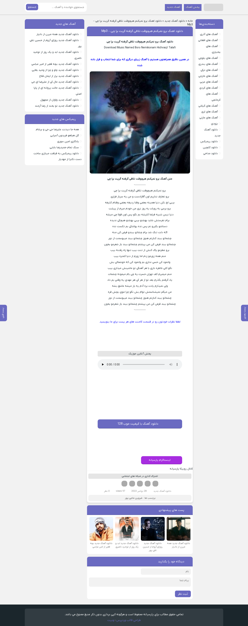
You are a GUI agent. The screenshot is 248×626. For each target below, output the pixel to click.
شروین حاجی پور (133, 498)
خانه (190, 21)
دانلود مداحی (210, 153)
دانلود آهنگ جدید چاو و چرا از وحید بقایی (55, 70)
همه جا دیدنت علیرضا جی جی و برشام (57, 129)
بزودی (214, 124)
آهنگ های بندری (208, 64)
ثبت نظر (183, 594)
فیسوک (155, 484)
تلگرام (124, 484)
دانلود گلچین (210, 147)
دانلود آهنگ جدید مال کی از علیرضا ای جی (55, 82)
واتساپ (132, 484)
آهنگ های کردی (208, 88)
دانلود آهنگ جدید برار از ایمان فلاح (59, 76)
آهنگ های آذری (209, 34)
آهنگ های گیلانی (208, 106)
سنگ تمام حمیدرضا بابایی (64, 147)
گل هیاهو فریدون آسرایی (64, 135)
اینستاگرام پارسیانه (159, 460)
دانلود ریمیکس (209, 141)
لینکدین (140, 484)
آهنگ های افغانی (208, 40)
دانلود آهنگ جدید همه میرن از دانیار (57, 34)
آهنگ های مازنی (208, 118)
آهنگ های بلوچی (208, 58)
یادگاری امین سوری (68, 141)
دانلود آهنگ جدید (174, 21)
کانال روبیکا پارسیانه (181, 469)
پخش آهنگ (193, 7)
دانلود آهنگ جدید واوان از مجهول (59, 100)
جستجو (32, 7)
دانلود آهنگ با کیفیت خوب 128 (137, 424)
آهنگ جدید (173, 7)
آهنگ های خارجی (208, 76)
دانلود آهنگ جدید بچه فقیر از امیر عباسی (55, 64)
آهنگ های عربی (209, 82)
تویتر (148, 484)
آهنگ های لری (209, 112)
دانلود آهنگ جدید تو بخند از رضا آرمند (57, 106)
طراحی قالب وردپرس (128, 620)
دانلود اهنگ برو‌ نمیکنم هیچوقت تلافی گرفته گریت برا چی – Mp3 (142, 31)
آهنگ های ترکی (209, 70)
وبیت (110, 620)
